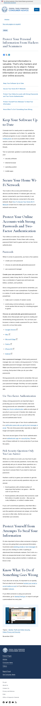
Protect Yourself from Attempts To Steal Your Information (18, 103)
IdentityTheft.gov (20, 596)
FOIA (4, 694)
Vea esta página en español (12, 24)
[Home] (17, 12)
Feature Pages (7, 656)
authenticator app (12, 438)
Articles (6, 19)
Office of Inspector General (11, 697)
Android (7, 354)
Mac (6, 334)
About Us (5, 685)
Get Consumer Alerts (9, 674)
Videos (5, 666)
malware (11, 589)
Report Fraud (7, 671)
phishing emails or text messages (25, 547)
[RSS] (16, 702)
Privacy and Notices (8, 691)
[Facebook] (4, 702)
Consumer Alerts (8, 662)
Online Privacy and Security (11, 632)
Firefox (7, 344)
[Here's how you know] (17, 2)
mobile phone (7, 139)
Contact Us (6, 688)
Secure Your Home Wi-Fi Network (14, 89)
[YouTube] (13, 702)
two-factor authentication (15, 409)
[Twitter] (7, 702)
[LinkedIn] (10, 702)
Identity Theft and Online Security (19, 630)
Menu (36, 9)
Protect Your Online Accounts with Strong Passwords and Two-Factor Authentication (20, 95)
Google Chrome (10, 330)
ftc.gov (5, 682)
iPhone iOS (8, 349)
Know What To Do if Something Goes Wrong (17, 109)
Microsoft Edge (10, 339)
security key (26, 438)
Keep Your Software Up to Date (13, 83)
